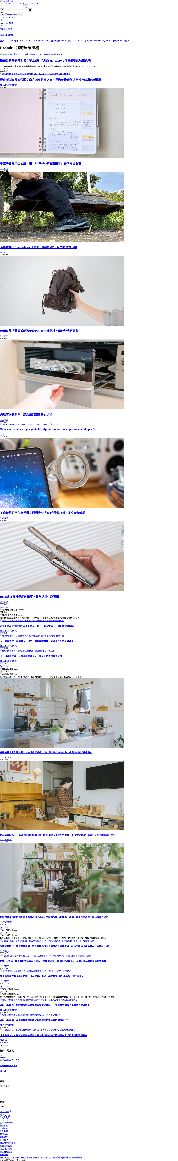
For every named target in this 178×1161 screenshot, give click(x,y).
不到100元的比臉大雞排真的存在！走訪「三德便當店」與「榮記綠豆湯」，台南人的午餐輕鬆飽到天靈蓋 (53, 961)
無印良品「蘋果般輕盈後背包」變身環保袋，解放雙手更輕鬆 (39, 330)
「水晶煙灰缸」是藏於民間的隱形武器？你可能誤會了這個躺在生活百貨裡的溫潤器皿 (43, 1035)
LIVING (3, 1040)
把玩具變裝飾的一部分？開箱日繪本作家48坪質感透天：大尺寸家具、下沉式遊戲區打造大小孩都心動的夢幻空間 (57, 835)
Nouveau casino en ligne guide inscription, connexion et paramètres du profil (47, 429)
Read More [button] (4, 1112)
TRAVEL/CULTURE (8, 85)
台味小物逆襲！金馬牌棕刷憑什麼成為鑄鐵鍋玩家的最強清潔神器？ (34, 1020)
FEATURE (35, 3)
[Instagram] (2, 1118)
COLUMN (18, 3)
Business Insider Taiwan (9, 1158)
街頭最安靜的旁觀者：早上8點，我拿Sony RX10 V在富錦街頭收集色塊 (45, 60)
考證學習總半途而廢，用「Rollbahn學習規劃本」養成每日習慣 (40, 163)
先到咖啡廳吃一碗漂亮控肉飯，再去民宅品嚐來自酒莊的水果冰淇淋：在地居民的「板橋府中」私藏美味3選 (54, 946)
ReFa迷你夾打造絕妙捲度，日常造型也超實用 (29, 596)
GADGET (4, 69)
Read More (4, 607)
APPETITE (4, 951)
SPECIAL (27, 3)
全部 (2, 41)
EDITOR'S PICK (7, 1025)
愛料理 (59, 1158)
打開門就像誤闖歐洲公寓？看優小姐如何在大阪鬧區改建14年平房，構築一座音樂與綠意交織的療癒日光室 (54, 917)
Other (2, 435)
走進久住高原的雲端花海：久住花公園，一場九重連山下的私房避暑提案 (37, 626)
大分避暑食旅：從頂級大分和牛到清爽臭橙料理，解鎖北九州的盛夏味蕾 (37, 641)
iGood (29, 1158)
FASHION (4, 252)
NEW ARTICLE (7, 3)
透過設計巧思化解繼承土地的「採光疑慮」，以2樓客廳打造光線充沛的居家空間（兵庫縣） (46, 752)
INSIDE (36, 1158)
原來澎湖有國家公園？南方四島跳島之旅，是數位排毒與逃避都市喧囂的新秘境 (51, 79)
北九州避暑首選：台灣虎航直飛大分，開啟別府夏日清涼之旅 (31, 656)
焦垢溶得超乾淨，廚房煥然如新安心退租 (26, 414)
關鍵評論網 (77, 1158)
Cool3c (23, 1158)
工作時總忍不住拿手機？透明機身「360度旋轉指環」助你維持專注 (43, 512)
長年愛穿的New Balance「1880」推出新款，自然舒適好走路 (38, 247)
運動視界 (67, 1158)
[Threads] (9, 1118)
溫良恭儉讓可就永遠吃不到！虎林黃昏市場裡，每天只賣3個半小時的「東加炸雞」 (42, 976)
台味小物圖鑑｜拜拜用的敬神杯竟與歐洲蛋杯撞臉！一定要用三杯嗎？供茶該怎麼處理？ (45, 1005)
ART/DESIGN (6, 757)
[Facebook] (6, 1118)
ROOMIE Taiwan (48, 1158)
